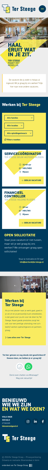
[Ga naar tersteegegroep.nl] (17, 465)
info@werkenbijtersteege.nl (32, 262)
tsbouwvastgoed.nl (10, 426)
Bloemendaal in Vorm (30, 460)
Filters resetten (13, 139)
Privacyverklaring (33, 457)
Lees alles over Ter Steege (18, 337)
